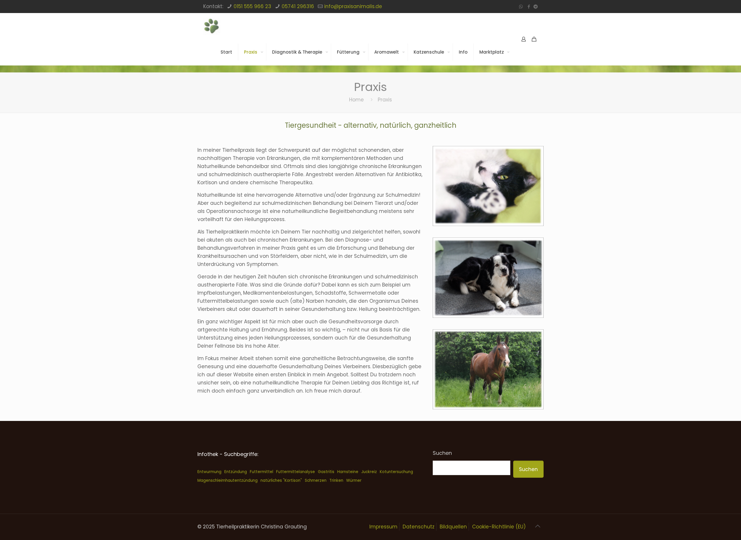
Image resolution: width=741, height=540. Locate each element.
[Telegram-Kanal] (535, 6)
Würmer (354, 480)
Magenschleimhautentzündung (227, 480)
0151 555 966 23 (252, 6)
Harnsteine (347, 472)
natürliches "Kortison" (281, 480)
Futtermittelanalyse (295, 472)
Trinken (336, 480)
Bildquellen (453, 526)
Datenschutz (418, 526)
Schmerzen (316, 480)
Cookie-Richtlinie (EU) (499, 526)
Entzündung (235, 472)
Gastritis (326, 472)
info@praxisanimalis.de (353, 6)
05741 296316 (298, 6)
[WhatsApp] (521, 6)
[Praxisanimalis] (211, 26)
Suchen (442, 453)
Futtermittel (261, 472)
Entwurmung (209, 472)
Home (356, 99)
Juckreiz (369, 472)
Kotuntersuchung (396, 472)
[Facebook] (529, 6)
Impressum (383, 526)
